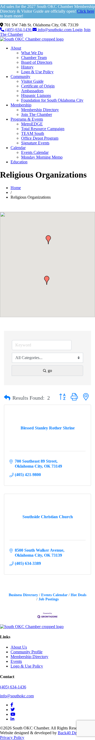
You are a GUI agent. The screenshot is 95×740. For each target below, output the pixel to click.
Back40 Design (71, 733)
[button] (46, 280)
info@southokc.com (55, 29)
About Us (19, 647)
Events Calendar (35, 152)
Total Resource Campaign (42, 128)
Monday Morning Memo (42, 157)
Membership (21, 105)
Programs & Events (27, 119)
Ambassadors (32, 91)
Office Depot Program (39, 138)
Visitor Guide (32, 81)
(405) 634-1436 (18, 29)
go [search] (50, 370)
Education (19, 162)
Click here (85, 11)
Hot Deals (78, 595)
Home (16, 187)
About (16, 48)
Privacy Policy (12, 737)
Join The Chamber (36, 114)
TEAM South (32, 133)
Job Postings (49, 599)
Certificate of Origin (38, 86)
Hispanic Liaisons (36, 95)
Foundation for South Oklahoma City (52, 100)
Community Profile (26, 652)
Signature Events (35, 143)
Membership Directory (40, 109)
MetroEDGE (32, 124)
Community (20, 76)
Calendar (18, 147)
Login (78, 29)
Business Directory (23, 595)
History (27, 67)
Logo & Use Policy (37, 72)
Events (16, 661)
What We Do (32, 53)
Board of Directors (36, 62)
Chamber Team (34, 57)
